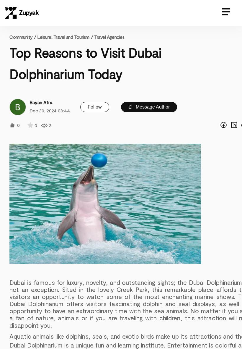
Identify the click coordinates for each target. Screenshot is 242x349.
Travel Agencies (109, 37)
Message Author (152, 106)
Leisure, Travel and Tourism (63, 37)
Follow (95, 106)
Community (22, 37)
